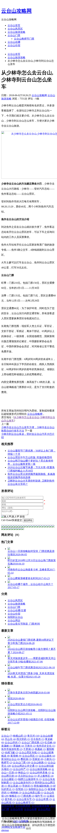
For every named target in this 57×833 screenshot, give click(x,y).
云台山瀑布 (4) (47, 755)
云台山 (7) (6, 735)
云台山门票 (14, 35)
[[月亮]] (2, 529)
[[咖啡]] (7, 529)
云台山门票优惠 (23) (33, 742)
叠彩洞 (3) (26, 759)
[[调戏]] (10, 526)
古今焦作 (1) (37, 739)
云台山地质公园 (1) (32, 792)
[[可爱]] (33, 526)
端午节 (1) (40, 796)
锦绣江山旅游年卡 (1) (30, 779)
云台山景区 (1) (30, 755)
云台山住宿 (14, 45)
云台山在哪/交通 (17, 610)
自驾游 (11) (22, 789)
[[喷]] (53, 526)
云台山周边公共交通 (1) (25, 765)
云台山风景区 (15, 28)
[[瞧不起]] (25, 526)
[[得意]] (5, 526)
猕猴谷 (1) (14, 796)
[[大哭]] (12, 526)
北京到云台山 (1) (27, 776)
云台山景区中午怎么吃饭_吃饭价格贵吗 (30, 457)
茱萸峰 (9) (16, 755)
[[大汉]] (40, 526)
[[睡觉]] (45, 526)
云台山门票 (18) (21, 762)
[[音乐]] (12, 529)
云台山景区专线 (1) (29, 752)
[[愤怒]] (7, 526)
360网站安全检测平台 (13, 827)
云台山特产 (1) (21, 769)
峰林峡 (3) (16, 792)
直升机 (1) (10, 799)
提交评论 (28, 520)
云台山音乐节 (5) (25, 799)
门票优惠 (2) (28, 796)
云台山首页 (14, 25)
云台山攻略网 (16, 11)
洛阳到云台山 (15, 617)
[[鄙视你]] (20, 529)
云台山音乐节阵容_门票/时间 (24, 623)
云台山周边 (14, 620)
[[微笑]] (2, 526)
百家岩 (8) (37, 759)
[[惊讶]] (30, 526)
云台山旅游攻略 (16, 32)
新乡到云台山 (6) (10, 759)
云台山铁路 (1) (39, 762)
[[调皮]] (38, 526)
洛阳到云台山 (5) (37, 789)
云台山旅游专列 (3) (23, 782)
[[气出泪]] (50, 526)
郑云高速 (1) (15, 786)
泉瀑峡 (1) (6, 745)
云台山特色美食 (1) (40, 772)
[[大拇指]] (17, 529)
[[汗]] (15, 526)
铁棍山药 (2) (20, 735)
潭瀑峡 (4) (18, 745)
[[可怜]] (43, 526)
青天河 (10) (33, 735)
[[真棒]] (20, 526)
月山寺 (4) (10, 739)
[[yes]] (15, 529)
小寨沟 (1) (49, 759)
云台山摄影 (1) (9, 779)
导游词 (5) (27, 786)
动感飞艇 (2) (11, 752)
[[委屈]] (28, 526)
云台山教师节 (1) (25, 802)
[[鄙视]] (17, 526)
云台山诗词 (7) (13, 742)
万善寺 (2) (30, 745)
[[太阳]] (5, 529)
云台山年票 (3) (44, 799)
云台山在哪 (14, 42)
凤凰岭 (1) (40, 749)
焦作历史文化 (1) (45, 745)
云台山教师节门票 (24, 38)
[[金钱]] (23, 526)
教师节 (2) (6, 762)
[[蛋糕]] (10, 529)
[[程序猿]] (23, 529)
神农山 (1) (23, 772)
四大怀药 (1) (23, 739)
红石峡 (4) (50, 742)
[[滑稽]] (35, 526)
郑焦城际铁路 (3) (43, 786)
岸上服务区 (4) (45, 776)
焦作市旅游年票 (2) (11, 749)
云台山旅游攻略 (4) (40, 769)
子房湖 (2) (28, 749)
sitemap (5, 830)
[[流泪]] (48, 526)
